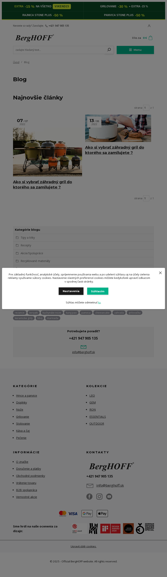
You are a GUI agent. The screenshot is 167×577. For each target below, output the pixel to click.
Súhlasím (97, 291)
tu (99, 302)
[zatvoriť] (160, 272)
